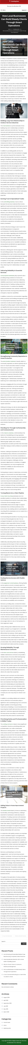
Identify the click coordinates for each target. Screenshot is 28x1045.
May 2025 (6, 1009)
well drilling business (9, 202)
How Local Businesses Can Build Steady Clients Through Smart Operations (14, 970)
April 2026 (6, 1000)
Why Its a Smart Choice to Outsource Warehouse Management (21, 936)
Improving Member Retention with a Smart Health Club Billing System (14, 960)
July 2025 (6, 1006)
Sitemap (19, 1042)
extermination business (9, 361)
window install (6, 810)
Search (24, 10)
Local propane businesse (7, 275)
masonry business (8, 433)
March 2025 (6, 1012)
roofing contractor (8, 724)
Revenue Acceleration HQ (14, 6)
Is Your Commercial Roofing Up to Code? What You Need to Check (7, 936)
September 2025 (7, 1003)
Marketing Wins (7, 1028)
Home (5, 1025)
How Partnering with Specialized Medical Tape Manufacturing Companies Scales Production (14, 955)
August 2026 (7, 997)
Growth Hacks (7, 1022)
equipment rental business (11, 583)
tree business (6, 126)
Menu (4, 10)
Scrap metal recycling (6, 496)
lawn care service (8, 652)
